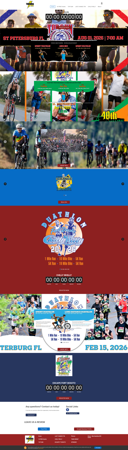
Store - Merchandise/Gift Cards (94, 436)
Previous (6, 93)
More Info (64, 202)
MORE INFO (64, 118)
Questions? (31, 415)
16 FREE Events (61, 6)
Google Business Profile (84, 429)
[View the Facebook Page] (67, 409)
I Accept (98, 447)
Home (52, 6)
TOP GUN (70, 6)
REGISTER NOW (64, 27)
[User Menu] (102, 3)
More (99, 6)
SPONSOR (74, 442)
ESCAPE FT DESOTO (60, 442)
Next (123, 93)
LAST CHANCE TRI (80, 6)
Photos (73, 436)
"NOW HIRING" (75, 439)
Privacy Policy (40, 448)
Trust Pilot (44, 429)
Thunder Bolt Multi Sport (74, 413)
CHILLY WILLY (92, 6)
